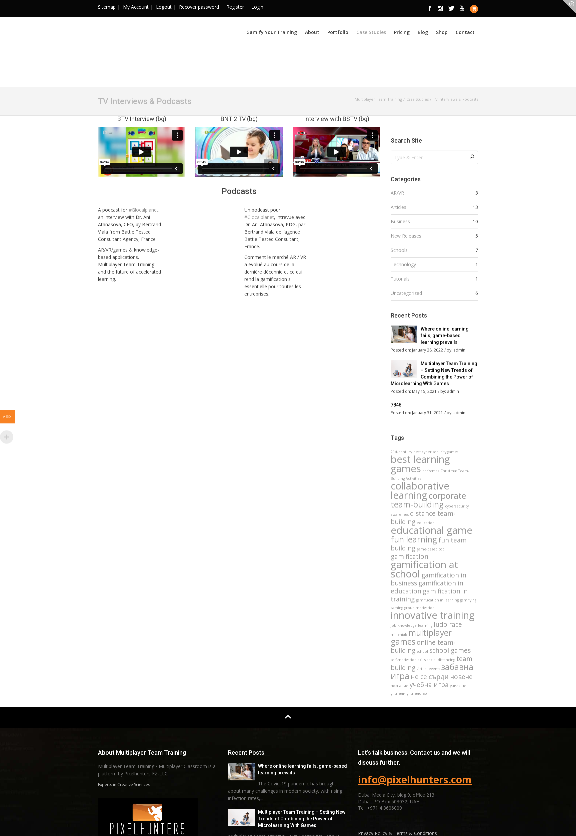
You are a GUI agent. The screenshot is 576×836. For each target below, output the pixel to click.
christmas (430, 470)
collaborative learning (420, 490)
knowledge (407, 625)
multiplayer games (421, 637)
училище (458, 685)
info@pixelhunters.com (415, 779)
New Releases (406, 236)
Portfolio (337, 32)
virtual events (428, 668)
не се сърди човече (442, 676)
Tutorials (400, 279)
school (422, 651)
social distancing (441, 659)
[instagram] (441, 8)
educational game (431, 530)
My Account (136, 7)
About (312, 32)
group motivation (419, 607)
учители (398, 693)
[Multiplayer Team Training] (148, 51)
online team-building (423, 646)
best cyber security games (435, 451)
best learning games (420, 463)
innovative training (433, 615)
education (426, 522)
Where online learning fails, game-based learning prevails (445, 335)
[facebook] (430, 8)
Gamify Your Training (271, 32)
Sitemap (107, 7)
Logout (164, 7)
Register (235, 7)
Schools (399, 250)
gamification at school (424, 569)
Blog (423, 32)
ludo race (448, 624)
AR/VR (397, 193)
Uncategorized (406, 293)
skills (422, 659)
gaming (397, 607)
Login (257, 7)
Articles (398, 207)
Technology (403, 264)
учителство (417, 693)
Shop (442, 32)
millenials (399, 634)
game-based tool (431, 549)
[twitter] (451, 8)
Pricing (402, 32)
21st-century (401, 451)
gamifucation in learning (437, 600)
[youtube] (462, 8)
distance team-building (423, 517)
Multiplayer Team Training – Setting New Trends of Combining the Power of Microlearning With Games (301, 818)
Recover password (199, 7)
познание (399, 685)
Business (400, 221)
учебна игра (429, 684)
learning (425, 625)
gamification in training (429, 595)
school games (450, 650)
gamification (409, 556)
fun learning (414, 539)
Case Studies (371, 32)
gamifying (468, 600)
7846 (396, 405)
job (393, 625)
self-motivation (404, 659)
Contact (465, 32)
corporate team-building (428, 500)
